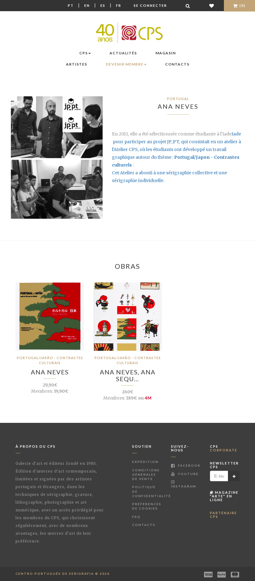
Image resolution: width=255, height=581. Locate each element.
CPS (83, 53)
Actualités (123, 53)
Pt (71, 5)
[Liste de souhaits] (212, 5)
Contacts (177, 64)
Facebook (189, 465)
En (87, 5)
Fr (118, 5)
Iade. (176, 149)
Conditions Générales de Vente (146, 474)
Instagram (183, 486)
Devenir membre (124, 64)
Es (102, 5)
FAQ (136, 517)
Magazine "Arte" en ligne (224, 496)
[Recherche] (188, 5)
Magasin (165, 53)
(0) (242, 5)
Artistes (76, 64)
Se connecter (150, 5)
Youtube (188, 474)
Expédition (145, 462)
